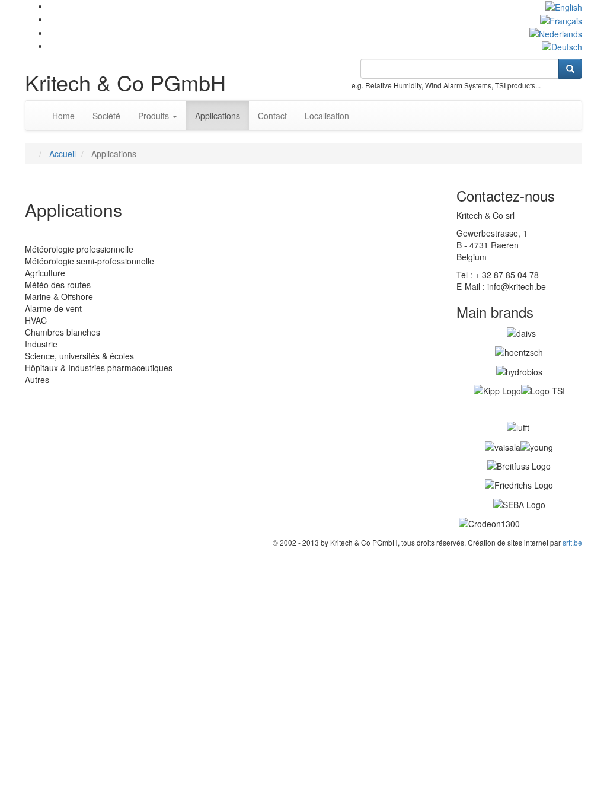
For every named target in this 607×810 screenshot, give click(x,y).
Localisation (327, 116)
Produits (154, 116)
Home (63, 116)
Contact (272, 116)
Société (106, 116)
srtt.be (572, 542)
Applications (217, 116)
